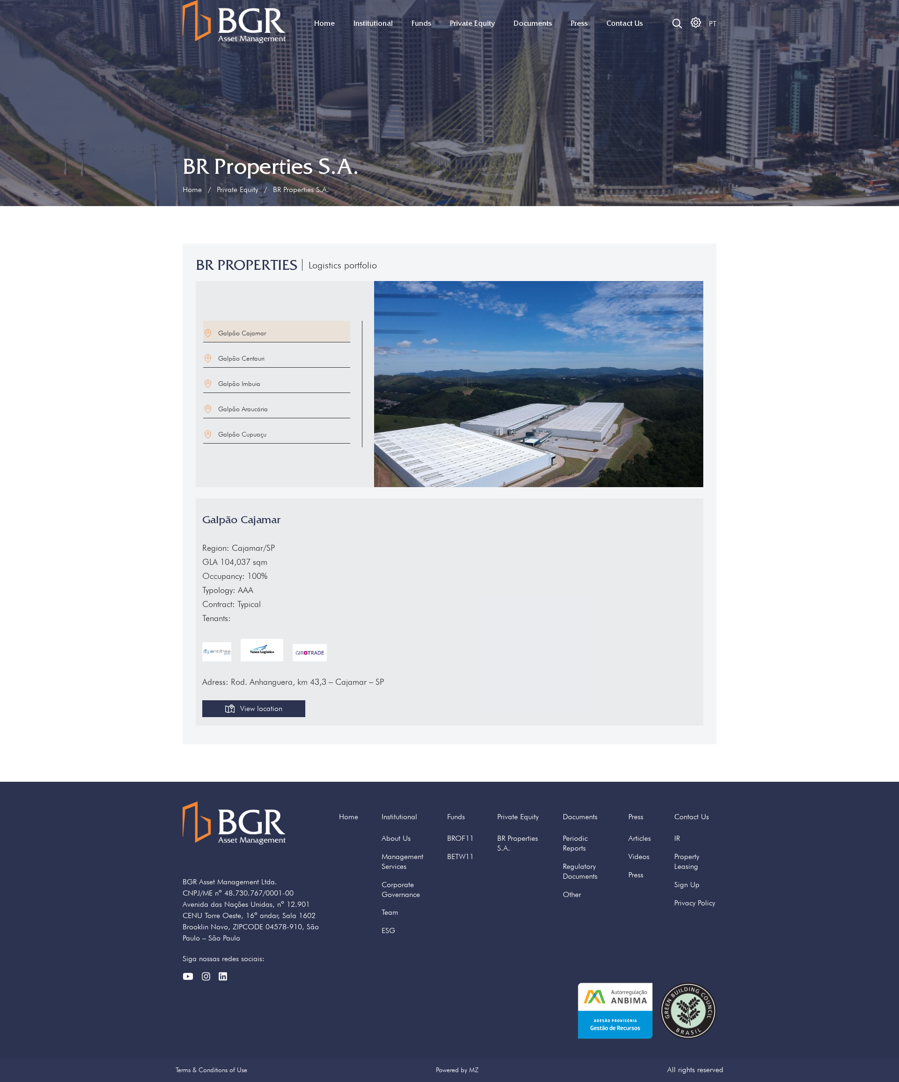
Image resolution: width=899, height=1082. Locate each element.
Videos (638, 856)
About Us (396, 838)
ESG (388, 930)
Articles (639, 838)
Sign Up (687, 884)
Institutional (373, 23)
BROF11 (460, 838)
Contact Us (624, 23)
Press (579, 23)
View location (261, 708)
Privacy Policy (694, 902)
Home (324, 23)
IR (677, 838)
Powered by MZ (457, 1070)
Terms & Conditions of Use (211, 1070)
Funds (421, 23)
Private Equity (472, 23)
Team (390, 912)
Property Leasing (686, 861)
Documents (533, 23)
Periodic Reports (575, 843)
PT (712, 23)
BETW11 (460, 856)
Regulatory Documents (580, 871)
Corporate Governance (401, 889)
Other (572, 894)
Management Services (402, 861)
